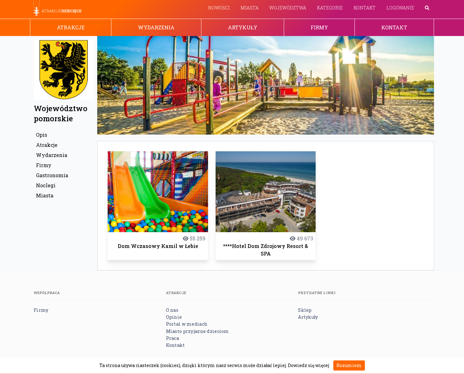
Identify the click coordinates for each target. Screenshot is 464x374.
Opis (41, 134)
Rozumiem (349, 365)
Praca (172, 338)
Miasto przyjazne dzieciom (197, 331)
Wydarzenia (156, 27)
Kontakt (365, 8)
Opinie (174, 317)
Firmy (319, 27)
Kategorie (330, 8)
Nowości (219, 8)
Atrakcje (71, 27)
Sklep (305, 310)
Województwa (287, 8)
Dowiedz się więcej (308, 365)
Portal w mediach (186, 324)
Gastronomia (52, 175)
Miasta (250, 8)
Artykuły (242, 27)
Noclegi (46, 185)
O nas (172, 310)
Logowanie (400, 8)
